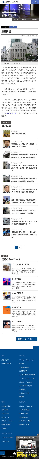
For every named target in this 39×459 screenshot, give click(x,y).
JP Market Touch (24, 367)
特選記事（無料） (24, 413)
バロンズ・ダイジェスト (26, 382)
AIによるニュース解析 (25, 420)
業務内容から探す (6, 363)
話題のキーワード (26, 19)
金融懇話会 (22, 389)
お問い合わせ (5, 413)
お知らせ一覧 (5, 417)
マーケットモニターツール (26, 378)
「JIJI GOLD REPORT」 (11, 113)
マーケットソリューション (26, 360)
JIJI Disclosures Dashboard (27, 374)
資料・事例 (4, 409)
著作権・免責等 (5, 424)
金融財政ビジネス (24, 393)
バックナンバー (5, 441)
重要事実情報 (23, 371)
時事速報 (21, 396)
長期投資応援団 (23, 417)
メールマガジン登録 (6, 437)
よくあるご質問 (5, 406)
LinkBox (21, 363)
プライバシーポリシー (7, 420)
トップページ (17, 19)
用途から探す (5, 360)
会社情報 (3, 428)
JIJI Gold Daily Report (25, 385)
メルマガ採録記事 (24, 409)
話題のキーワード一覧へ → (26, 339)
